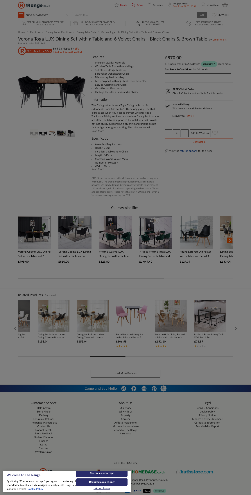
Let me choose (102, 488)
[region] (67, 481)
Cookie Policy (35, 489)
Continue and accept (102, 473)
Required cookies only (101, 482)
